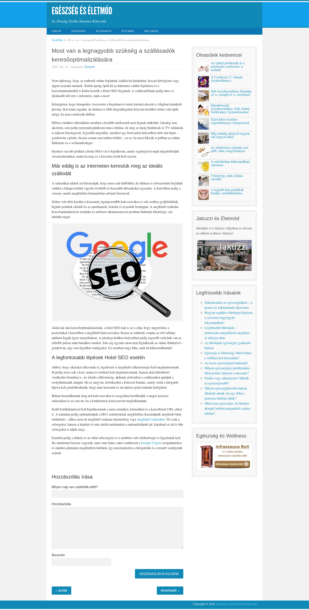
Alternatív (104, 31)
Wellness (151, 31)
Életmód (128, 31)
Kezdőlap (57, 40)
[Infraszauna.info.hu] (224, 470)
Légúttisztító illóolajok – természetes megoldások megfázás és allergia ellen (227, 332)
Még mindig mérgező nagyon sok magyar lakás (230, 135)
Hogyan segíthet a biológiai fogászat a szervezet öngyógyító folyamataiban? (228, 317)
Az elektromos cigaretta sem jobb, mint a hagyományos (229, 149)
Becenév (58, 554)
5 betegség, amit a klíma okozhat (227, 177)
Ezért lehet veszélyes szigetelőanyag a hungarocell (230, 121)
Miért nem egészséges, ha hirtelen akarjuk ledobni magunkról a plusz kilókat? (227, 408)
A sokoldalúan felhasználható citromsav (230, 163)
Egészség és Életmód (82, 11)
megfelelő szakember (151, 419)
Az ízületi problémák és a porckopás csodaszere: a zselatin (227, 66)
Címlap (56, 31)
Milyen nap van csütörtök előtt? (75, 486)
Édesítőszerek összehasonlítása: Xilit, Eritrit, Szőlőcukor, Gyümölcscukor (230, 108)
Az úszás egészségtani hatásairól (226, 363)
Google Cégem (151, 442)
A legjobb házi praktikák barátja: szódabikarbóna (227, 191)
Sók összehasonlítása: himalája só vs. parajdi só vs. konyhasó (231, 93)
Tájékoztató (250, 604)
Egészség (78, 31)
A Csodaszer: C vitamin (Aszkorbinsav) (227, 79)
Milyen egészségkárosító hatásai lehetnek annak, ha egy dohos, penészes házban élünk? (226, 393)
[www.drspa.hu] (224, 270)
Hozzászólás (61, 503)
